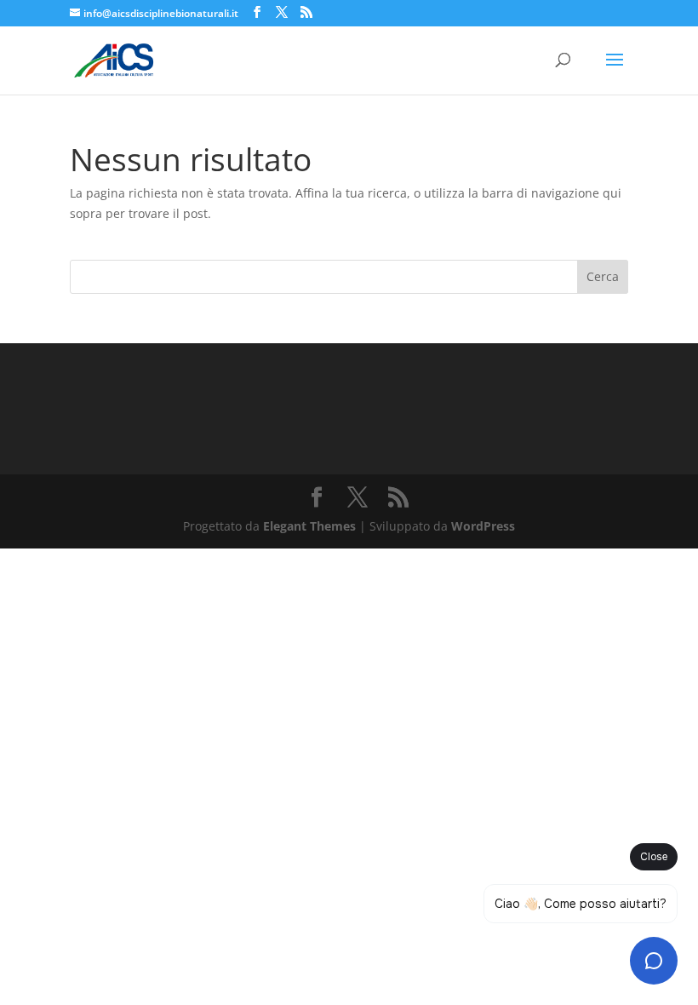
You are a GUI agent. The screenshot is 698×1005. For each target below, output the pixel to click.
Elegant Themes (309, 526)
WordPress (483, 526)
